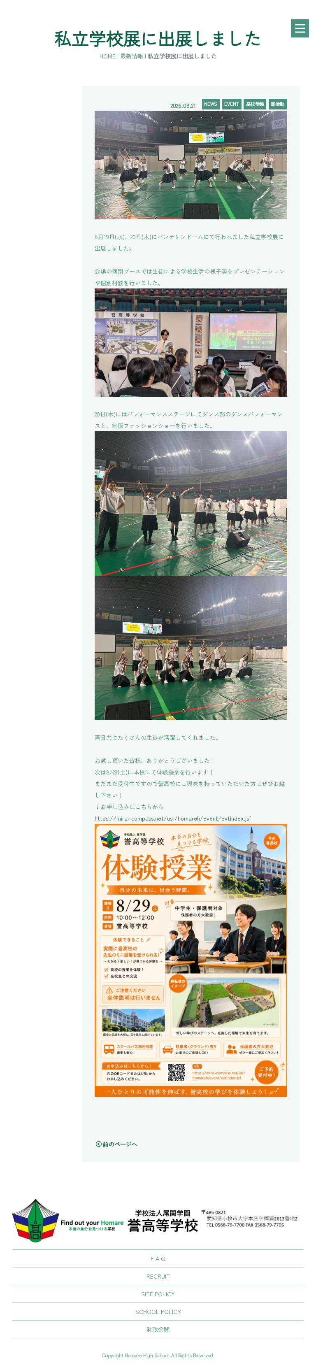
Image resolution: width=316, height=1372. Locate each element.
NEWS (210, 103)
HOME (108, 55)
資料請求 (299, 647)
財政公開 (158, 1329)
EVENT (231, 103)
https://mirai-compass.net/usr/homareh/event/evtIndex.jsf (173, 818)
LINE (299, 723)
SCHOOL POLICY (158, 1311)
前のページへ (120, 1144)
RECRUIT (158, 1276)
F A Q (158, 1258)
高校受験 (255, 103)
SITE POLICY (158, 1294)
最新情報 (131, 55)
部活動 (277, 103)
